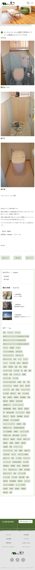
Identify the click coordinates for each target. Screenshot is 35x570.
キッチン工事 (6, 477)
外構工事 (11, 366)
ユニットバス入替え (20, 485)
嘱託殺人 (13, 439)
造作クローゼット (7, 473)
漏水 (13, 458)
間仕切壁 (26, 408)
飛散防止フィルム (7, 427)
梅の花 (18, 465)
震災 (20, 366)
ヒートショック (7, 462)
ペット (4, 469)
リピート (5, 363)
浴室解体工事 (25, 465)
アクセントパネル (25, 389)
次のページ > (30, 258)
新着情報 (6, 276)
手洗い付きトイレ (13, 469)
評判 (15, 359)
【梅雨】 (16, 431)
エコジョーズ (26, 458)
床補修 (25, 366)
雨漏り (17, 389)
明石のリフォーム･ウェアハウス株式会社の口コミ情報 (16, 336)
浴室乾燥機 (19, 416)
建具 (15, 473)
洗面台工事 (25, 363)
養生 (28, 477)
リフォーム (10, 332)
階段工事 (5, 401)
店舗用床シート (7, 405)
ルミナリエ (23, 435)
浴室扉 (14, 408)
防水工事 (27, 386)
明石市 (21, 386)
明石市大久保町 (10, 412)
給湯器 (23, 374)
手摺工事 (16, 386)
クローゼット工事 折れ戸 (9, 382)
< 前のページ (5, 258)
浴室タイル (5, 439)
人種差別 (5, 446)
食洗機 (11, 443)
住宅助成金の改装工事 (19, 427)
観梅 (29, 397)
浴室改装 (17, 488)
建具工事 (5, 492)
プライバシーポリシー (8, 355)
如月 (24, 382)
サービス (5, 347)
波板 (11, 374)
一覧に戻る (17, 258)
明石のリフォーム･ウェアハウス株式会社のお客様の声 (16, 344)
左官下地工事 (19, 401)
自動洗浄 (19, 424)
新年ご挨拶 (21, 477)
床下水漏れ (27, 469)
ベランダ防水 (25, 393)
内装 (11, 492)
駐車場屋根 (22, 397)
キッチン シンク (18, 446)
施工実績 (3, 245)
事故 (13, 389)
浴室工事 (20, 408)
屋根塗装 (12, 401)
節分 (29, 382)
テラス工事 (12, 363)
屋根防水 (5, 443)
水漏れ (4, 366)
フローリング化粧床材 (8, 485)
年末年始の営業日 (17, 462)
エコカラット (17, 374)
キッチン (25, 359)
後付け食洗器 (16, 435)
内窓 (16, 450)
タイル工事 (25, 462)
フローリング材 (7, 378)
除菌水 (20, 450)
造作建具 (5, 488)
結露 (16, 366)
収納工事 (23, 443)
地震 (19, 393)
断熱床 (28, 412)
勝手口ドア (13, 393)
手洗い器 (19, 439)
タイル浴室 (5, 393)
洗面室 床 (27, 450)
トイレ (19, 359)
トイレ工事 (15, 378)
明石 (4, 332)
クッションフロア (20, 412)
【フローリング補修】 (23, 454)
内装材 (19, 382)
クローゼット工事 (7, 370)
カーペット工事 (21, 473)
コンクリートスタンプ (18, 405)
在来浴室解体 (13, 481)
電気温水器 (5, 465)
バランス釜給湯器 (7, 431)
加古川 (18, 363)
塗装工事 (13, 416)
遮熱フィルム (26, 439)
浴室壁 (20, 469)
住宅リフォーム (19, 355)
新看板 (11, 488)
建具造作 (20, 481)
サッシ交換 (14, 477)
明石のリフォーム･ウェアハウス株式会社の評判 (14, 340)
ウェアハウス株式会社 (8, 351)
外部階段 (13, 465)
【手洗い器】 (6, 454)
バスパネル (27, 481)
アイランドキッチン (8, 450)
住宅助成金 (5, 420)
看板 (30, 370)
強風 (4, 397)
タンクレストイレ (7, 386)
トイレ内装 (18, 458)
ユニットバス (6, 389)
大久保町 (5, 374)
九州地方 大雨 (7, 435)
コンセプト (17, 332)
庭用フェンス (6, 458)
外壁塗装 (10, 397)
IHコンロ (14, 454)
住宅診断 (12, 347)
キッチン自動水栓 (15, 420)
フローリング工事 (24, 431)
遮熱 (24, 424)
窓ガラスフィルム (7, 359)
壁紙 (11, 446)
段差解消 (16, 397)
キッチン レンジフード (9, 424)
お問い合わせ (19, 351)
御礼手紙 (5, 481)
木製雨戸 (17, 443)
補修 (25, 370)
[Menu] (32, 3)
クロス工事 (16, 370)
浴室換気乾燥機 (7, 408)
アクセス (18, 347)
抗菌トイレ (5, 416)
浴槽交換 (23, 488)
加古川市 (26, 416)
